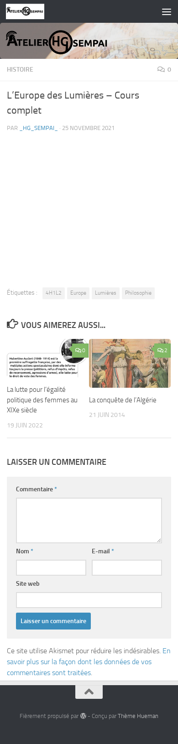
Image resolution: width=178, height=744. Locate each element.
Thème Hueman (138, 716)
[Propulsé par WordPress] (83, 716)
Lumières (105, 293)
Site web (28, 584)
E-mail (103, 551)
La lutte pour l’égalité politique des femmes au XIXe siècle (42, 399)
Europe (78, 293)
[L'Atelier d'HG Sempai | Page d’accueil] (32, 11)
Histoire (20, 69)
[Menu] (166, 11)
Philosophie (138, 293)
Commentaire (36, 489)
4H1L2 (54, 293)
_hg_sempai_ (38, 128)
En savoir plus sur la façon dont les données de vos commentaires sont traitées (89, 661)
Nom (24, 551)
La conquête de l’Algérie (123, 400)
